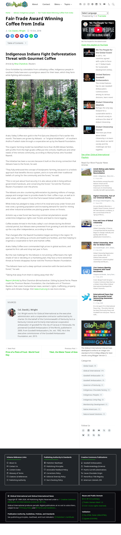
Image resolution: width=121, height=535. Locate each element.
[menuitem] (35, 4)
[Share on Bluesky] (26, 36)
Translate (102, 16)
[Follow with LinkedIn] (96, 4)
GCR (107, 248)
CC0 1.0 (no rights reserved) (95, 506)
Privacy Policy (26, 508)
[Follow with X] (100, 4)
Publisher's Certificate (65, 517)
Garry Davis (111, 274)
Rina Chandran (21, 63)
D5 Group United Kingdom (102, 201)
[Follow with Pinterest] (92, 4)
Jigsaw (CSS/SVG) (90, 518)
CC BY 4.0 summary (91, 499)
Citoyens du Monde (99, 274)
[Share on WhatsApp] (31, 36)
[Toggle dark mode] (109, 4)
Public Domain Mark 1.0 (93, 502)
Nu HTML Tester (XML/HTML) (95, 515)
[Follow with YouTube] (104, 4)
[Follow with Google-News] (80, 4)
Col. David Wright (99, 248)
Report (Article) (12, 280)
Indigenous (102, 176)
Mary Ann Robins (112, 176)
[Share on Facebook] (7, 36)
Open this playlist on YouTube (94, 45)
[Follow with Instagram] (88, 4)
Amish (95, 176)
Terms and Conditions (47, 508)
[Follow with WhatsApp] (84, 4)
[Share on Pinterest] (17, 36)
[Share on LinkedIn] (22, 36)
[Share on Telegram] (36, 36)
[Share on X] (12, 36)
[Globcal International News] (17, 4)
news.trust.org (40, 289)
